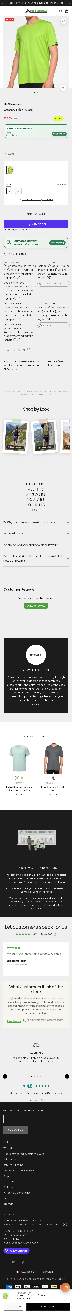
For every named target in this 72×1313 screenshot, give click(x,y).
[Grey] (53, 778)
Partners (8, 1187)
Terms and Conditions (16, 1198)
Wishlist (7, 1148)
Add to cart (36, 213)
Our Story (8, 1181)
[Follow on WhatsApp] (22, 1262)
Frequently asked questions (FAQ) (23, 1154)
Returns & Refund (13, 1165)
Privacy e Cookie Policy (17, 1192)
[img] (23, 934)
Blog (6, 1176)
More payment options (17, 229)
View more (36, 704)
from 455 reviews (42, 934)
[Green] (17, 778)
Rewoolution (13, 103)
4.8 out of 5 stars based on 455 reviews (36, 1093)
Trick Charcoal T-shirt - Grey (53, 789)
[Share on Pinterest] (24, 350)
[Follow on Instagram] (13, 1262)
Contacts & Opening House (19, 1170)
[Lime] (22, 778)
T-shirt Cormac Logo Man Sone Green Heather (19, 789)
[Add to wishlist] (63, 21)
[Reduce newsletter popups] (65, 1287)
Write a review (36, 606)
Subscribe (15, 1129)
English (48, 1272)
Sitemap (8, 1204)
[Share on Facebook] (14, 350)
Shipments (9, 1159)
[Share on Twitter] (19, 350)
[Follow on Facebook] (5, 1262)
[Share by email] (28, 349)
